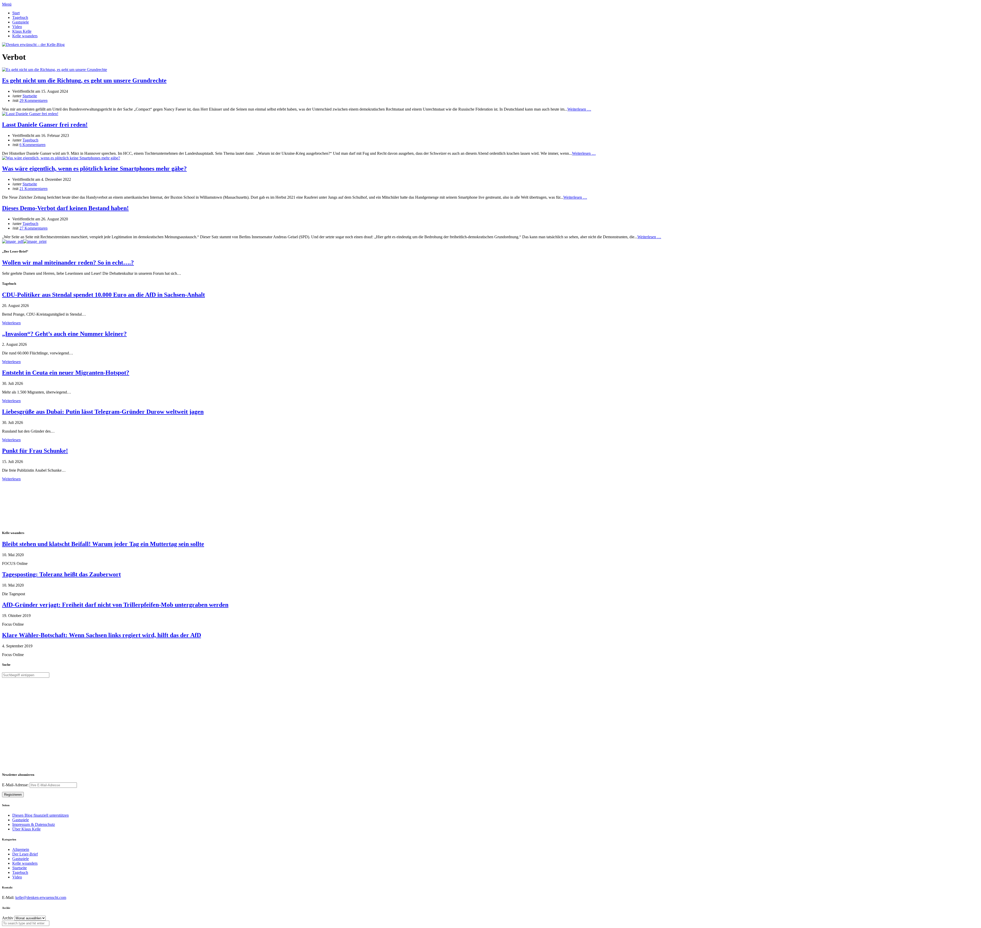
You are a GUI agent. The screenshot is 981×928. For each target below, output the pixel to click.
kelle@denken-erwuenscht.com (40, 897)
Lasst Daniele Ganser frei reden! (45, 124)
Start (16, 13)
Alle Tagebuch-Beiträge (21, 483)
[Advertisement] (35, 505)
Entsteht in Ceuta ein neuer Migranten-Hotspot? (65, 372)
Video (17, 27)
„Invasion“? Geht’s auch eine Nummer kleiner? (64, 333)
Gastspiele (20, 22)
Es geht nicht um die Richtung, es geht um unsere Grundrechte (84, 80)
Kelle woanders (25, 36)
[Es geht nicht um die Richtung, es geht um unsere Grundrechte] (54, 69)
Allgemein (20, 849)
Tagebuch (20, 17)
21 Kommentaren (33, 188)
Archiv (7, 918)
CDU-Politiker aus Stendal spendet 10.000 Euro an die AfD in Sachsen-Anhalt (103, 294)
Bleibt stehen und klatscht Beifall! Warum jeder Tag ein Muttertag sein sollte (103, 544)
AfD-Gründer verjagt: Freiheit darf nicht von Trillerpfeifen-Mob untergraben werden (115, 604)
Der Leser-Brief (25, 854)
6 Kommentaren (32, 144)
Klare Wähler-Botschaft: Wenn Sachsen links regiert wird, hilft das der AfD (101, 635)
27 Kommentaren (33, 228)
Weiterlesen (11, 323)
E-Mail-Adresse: (16, 785)
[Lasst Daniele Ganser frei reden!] (30, 114)
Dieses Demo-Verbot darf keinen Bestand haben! (65, 208)
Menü (6, 4)
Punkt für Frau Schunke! (35, 450)
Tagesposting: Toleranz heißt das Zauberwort (61, 574)
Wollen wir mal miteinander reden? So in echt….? (68, 262)
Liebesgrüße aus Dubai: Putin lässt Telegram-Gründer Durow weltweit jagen (103, 411)
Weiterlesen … (579, 109)
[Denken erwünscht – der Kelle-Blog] (33, 44)
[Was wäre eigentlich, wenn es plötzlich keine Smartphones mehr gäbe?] (61, 158)
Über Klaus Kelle (26, 829)
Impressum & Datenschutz (33, 824)
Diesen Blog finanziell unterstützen (40, 815)
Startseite (29, 96)
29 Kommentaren (33, 100)
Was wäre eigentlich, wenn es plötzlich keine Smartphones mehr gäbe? (94, 168)
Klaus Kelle (21, 31)
